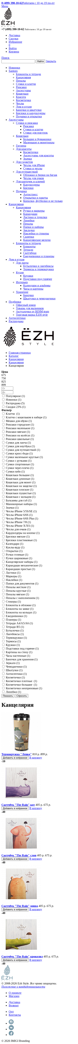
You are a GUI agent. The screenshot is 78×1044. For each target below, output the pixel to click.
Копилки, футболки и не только (43, 200)
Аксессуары (23, 90)
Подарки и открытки (29, 116)
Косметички (23, 100)
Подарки (21, 191)
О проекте (15, 992)
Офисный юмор (26, 305)
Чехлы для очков (33, 178)
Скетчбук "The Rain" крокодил (22, 956)
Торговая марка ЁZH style (32, 314)
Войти (13, 48)
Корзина (14, 51)
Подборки (15, 301)
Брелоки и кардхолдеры (30, 113)
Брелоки (28, 187)
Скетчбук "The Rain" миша (19, 905)
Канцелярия (23, 77)
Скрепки (28, 236)
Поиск (5, 57)
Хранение (22, 292)
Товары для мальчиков (30, 308)
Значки (27, 158)
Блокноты (29, 246)
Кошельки (22, 93)
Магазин (14, 996)
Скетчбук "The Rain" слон (18, 855)
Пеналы (21, 80)
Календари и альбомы (36, 285)
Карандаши (30, 213)
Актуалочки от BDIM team (32, 311)
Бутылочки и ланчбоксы (38, 266)
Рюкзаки (21, 87)
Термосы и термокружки (38, 269)
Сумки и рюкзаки (27, 122)
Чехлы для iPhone (34, 165)
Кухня (20, 272)
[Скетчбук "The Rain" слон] (21, 852)
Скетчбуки (29, 252)
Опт (11, 1011)
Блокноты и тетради (28, 74)
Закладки (29, 230)
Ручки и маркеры (34, 210)
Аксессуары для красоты (38, 155)
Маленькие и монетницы (38, 142)
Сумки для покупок (35, 132)
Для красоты (24, 148)
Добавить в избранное (15, 757)
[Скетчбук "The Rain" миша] (21, 902)
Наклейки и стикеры (36, 233)
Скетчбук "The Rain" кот (18, 804)
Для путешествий (27, 171)
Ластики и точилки (35, 217)
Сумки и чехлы (32, 168)
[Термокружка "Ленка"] (21, 750)
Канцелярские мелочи (37, 239)
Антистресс (30, 194)
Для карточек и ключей (30, 181)
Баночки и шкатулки (29, 109)
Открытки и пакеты (35, 197)
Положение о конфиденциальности (23, 986)
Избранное (15, 41)
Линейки (28, 220)
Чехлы (20, 103)
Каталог (14, 355)
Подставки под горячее (37, 279)
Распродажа (16, 321)
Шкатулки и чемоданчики (39, 298)
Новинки (14, 67)
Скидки (13, 38)
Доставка (14, 35)
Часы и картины (33, 288)
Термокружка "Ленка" (16, 754)
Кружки (28, 275)
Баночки (28, 295)
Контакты (15, 1014)
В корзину (35, 757)
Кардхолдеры (31, 184)
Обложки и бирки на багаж (40, 174)
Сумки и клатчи (26, 83)
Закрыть (51, 61)
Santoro (13, 70)
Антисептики (17, 318)
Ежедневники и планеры (38, 256)
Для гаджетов (24, 161)
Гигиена (21, 145)
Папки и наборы (33, 226)
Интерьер (22, 282)
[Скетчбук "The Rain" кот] (21, 801)
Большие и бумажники (37, 139)
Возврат (14, 1005)
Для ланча (22, 262)
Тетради (28, 249)
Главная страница (20, 352)
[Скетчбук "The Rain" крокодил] (21, 953)
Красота (21, 96)
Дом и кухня (24, 106)
